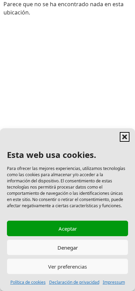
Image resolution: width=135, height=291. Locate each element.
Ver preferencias (67, 266)
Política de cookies (28, 282)
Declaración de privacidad (74, 282)
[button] (124, 136)
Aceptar (67, 228)
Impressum (114, 282)
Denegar (67, 247)
